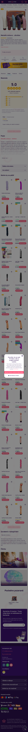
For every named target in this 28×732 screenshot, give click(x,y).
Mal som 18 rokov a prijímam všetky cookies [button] (14, 372)
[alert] (14, 366)
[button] (14, 375)
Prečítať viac (16, 369)
